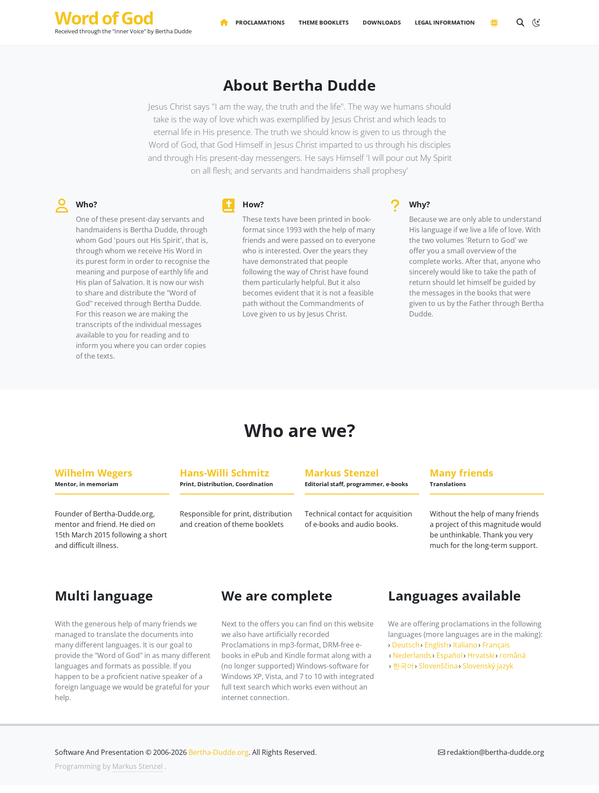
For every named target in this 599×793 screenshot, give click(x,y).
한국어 (403, 666)
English (436, 645)
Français (496, 645)
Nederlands (412, 655)
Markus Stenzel (137, 766)
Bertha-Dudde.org (219, 752)
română (512, 655)
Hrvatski (481, 655)
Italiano (465, 645)
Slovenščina (438, 666)
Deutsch (406, 645)
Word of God (104, 18)
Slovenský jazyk (488, 666)
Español (449, 655)
